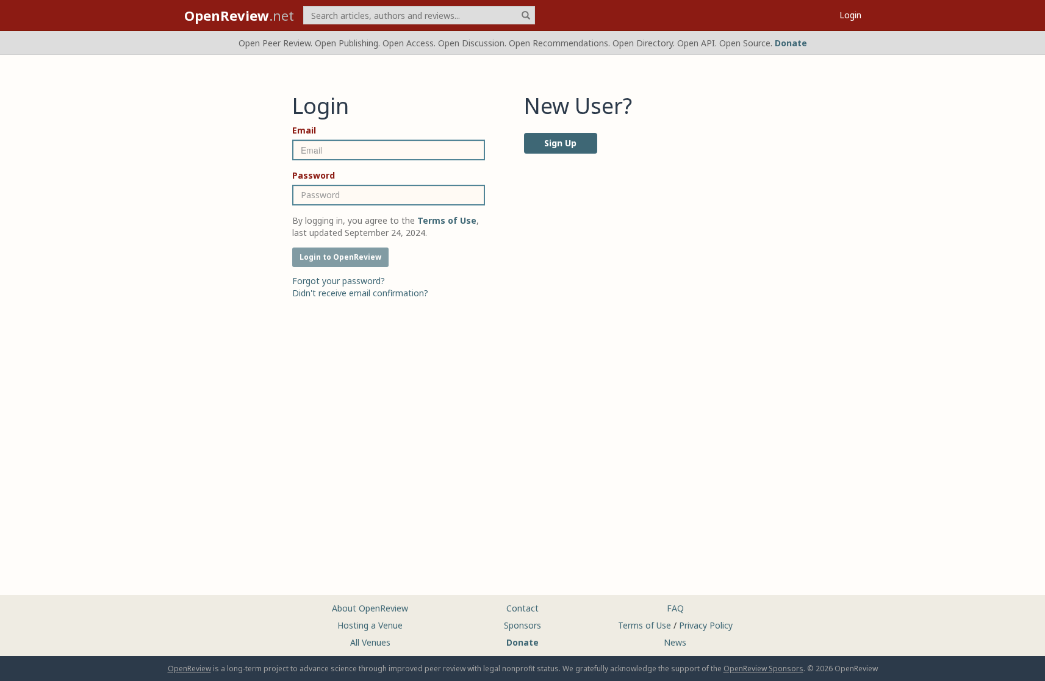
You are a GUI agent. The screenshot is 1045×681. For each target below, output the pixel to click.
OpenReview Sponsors (763, 668)
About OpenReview (370, 608)
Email (304, 130)
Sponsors (522, 625)
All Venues (370, 642)
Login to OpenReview (340, 257)
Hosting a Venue (370, 625)
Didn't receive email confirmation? (360, 293)
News (675, 642)
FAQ (675, 608)
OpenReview (189, 668)
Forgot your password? (338, 281)
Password (313, 175)
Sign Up (560, 143)
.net (239, 15)
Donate (791, 43)
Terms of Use (644, 625)
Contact (522, 608)
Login (850, 15)
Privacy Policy (706, 625)
